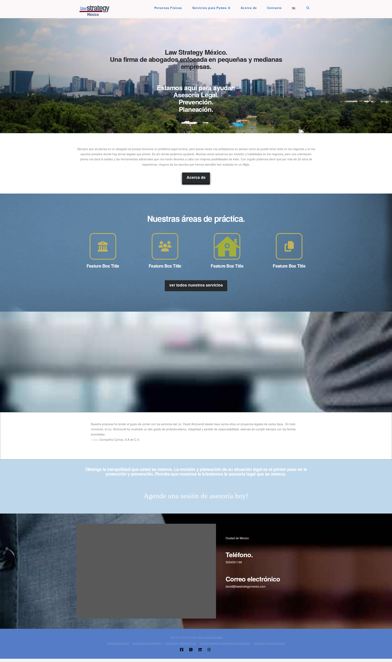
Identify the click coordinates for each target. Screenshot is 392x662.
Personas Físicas (118, 641)
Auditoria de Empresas (147, 641)
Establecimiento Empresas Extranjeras (225, 641)
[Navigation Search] (307, 6)
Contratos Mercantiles (180, 641)
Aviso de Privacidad (210, 635)
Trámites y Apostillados (269, 641)
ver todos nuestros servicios (196, 285)
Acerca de (196, 177)
